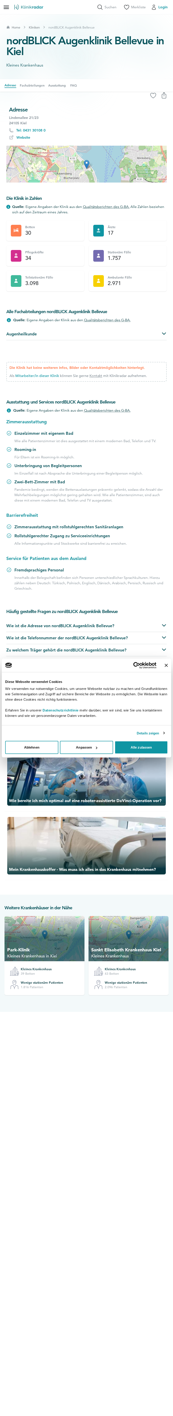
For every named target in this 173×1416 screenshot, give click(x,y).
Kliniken (34, 27)
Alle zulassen (141, 747)
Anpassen (84, 747)
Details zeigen (148, 733)
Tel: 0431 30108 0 (31, 130)
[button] (86, 164)
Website (23, 137)
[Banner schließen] (166, 665)
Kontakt (95, 376)
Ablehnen (31, 747)
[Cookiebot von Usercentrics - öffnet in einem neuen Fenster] (136, 665)
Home (16, 27)
